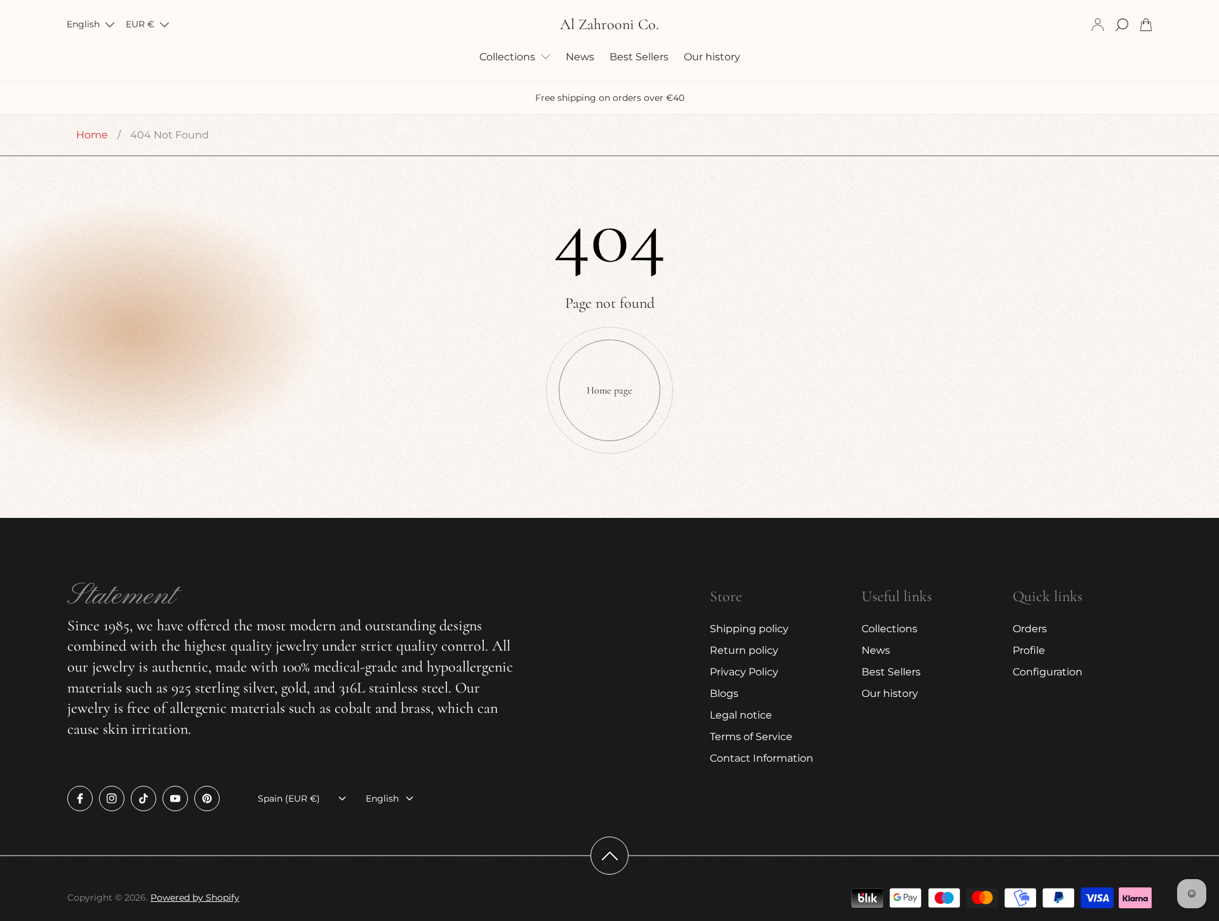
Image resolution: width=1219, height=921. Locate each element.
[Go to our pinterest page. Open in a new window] (207, 798)
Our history (890, 693)
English (83, 24)
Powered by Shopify (194, 897)
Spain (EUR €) (289, 798)
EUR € (140, 24)
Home (92, 135)
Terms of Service (751, 737)
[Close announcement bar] (1146, 97)
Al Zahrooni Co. (609, 25)
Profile (1029, 650)
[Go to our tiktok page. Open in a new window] (143, 798)
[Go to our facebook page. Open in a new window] (80, 798)
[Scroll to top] (609, 856)
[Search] (1122, 25)
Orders (1030, 629)
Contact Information (761, 758)
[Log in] (1098, 25)
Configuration (1047, 672)
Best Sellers (891, 672)
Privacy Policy (744, 672)
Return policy (744, 650)
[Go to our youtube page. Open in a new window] (175, 798)
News (876, 650)
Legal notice (741, 715)
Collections (889, 629)
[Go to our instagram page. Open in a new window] (111, 798)
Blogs (724, 693)
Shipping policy (749, 629)
